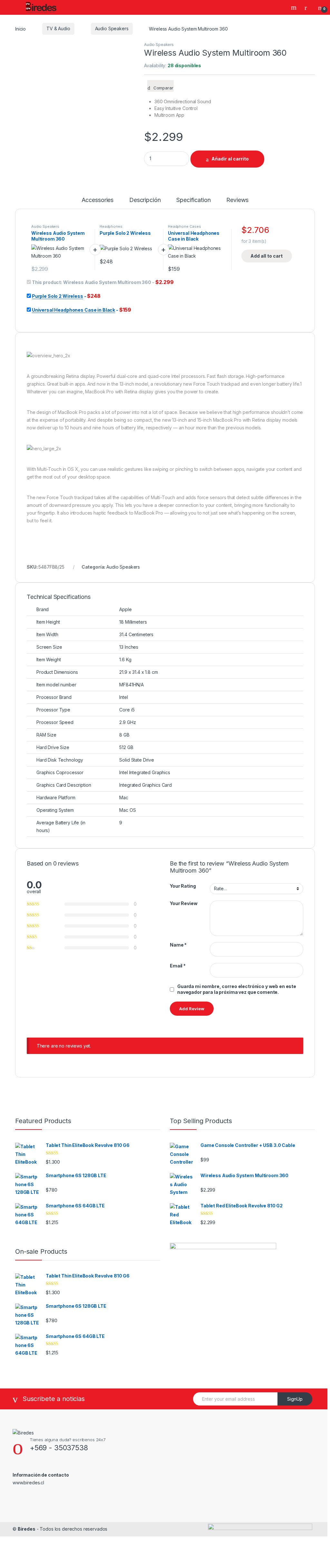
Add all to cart (266, 256)
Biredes (26, 1529)
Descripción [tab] (144, 200)
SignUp (295, 1399)
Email (178, 965)
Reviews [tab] (237, 200)
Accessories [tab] (97, 200)
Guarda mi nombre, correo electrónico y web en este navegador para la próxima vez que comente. (236, 989)
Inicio (20, 28)
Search (294, 7)
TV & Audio (58, 28)
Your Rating (183, 886)
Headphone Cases (184, 226)
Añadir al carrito (230, 158)
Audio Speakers (112, 28)
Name (178, 945)
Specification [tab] (193, 200)
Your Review (183, 903)
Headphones (111, 226)
